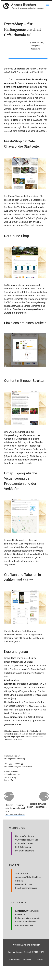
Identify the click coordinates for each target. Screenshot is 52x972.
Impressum (14, 959)
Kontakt (39, 959)
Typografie (35, 45)
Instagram (35, 945)
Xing (24, 945)
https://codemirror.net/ (16, 456)
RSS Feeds (16, 945)
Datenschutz (27, 959)
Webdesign (35, 49)
